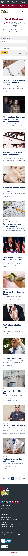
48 (8, 478)
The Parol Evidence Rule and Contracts (12, 460)
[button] (23, 1)
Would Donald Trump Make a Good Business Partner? (13, 258)
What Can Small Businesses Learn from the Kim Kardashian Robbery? (14, 119)
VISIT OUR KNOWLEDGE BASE (7, 508)
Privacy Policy (11, 534)
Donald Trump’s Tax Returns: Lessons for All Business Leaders (12, 224)
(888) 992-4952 (8, 517)
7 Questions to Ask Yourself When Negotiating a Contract (14, 82)
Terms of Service (4, 534)
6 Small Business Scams (12, 358)
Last (24, 478)
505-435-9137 (8, 522)
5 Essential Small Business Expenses (13, 293)
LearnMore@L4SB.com (11, 519)
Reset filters (23, 53)
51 (19, 478)
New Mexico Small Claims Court (13, 392)
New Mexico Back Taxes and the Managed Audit (12, 153)
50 (16, 478)
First (4, 478)
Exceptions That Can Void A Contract (14, 427)
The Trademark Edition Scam (12, 326)
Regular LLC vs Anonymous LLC (14, 188)
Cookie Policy (18, 534)
